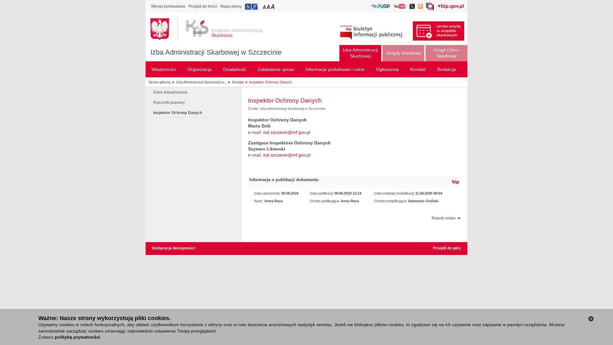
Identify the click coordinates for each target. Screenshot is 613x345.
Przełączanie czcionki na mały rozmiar (264, 6)
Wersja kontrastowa (168, 6)
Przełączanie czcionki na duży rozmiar (273, 6)
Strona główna (159, 82)
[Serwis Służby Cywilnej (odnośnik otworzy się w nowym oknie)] (430, 8)
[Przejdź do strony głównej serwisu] (211, 29)
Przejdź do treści (202, 6)
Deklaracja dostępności (173, 248)
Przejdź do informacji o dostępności (251, 7)
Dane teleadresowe (170, 92)
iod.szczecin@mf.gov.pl (286, 132)
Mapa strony (231, 6)
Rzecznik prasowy (169, 102)
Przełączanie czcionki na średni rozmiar (269, 6)
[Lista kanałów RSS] (420, 7)
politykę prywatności (77, 337)
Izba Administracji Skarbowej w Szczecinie (216, 52)
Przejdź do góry (447, 248)
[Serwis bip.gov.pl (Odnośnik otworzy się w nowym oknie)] (450, 7)
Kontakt (238, 82)
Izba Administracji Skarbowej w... (201, 82)
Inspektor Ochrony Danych (270, 82)
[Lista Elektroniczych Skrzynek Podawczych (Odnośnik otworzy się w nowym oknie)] (380, 7)
